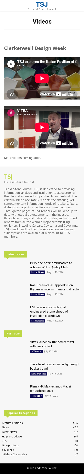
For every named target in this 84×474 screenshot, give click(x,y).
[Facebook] (7, 244)
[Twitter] (18, 244)
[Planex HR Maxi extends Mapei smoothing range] (15, 393)
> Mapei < (36, 395)
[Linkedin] (12, 244)
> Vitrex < (36, 351)
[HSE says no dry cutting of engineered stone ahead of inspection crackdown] (15, 314)
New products (38, 373)
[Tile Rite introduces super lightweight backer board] (15, 371)
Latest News (37, 272)
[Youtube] (24, 244)
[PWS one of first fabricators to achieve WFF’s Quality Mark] (15, 270)
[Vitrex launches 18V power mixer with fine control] (15, 349)
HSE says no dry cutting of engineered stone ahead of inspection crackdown (49, 311)
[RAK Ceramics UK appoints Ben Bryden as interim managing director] (15, 292)
